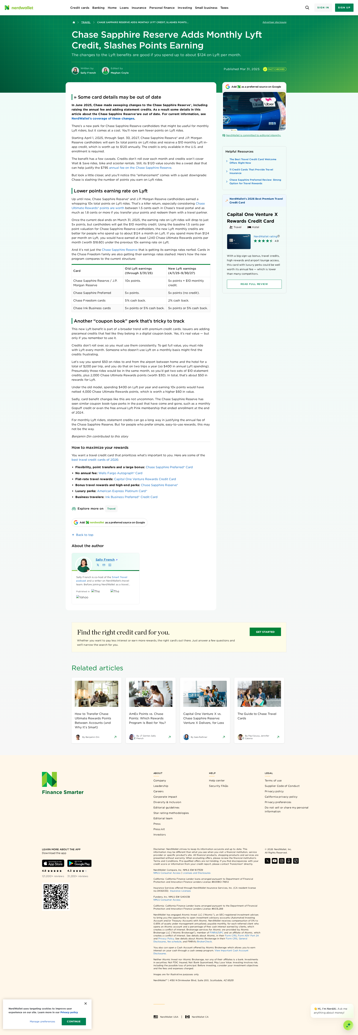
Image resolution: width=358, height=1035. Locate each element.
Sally (105, 559)
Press (157, 823)
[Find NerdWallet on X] (267, 861)
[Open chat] (348, 1025)
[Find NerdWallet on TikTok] (296, 861)
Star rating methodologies (171, 812)
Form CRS (231, 935)
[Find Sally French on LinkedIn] (110, 565)
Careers (158, 791)
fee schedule (174, 941)
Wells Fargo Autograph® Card (120, 473)
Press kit (159, 829)
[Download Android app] (79, 863)
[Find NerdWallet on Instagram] (282, 861)
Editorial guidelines (166, 807)
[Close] (353, 1004)
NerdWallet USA (169, 1016)
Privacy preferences (278, 802)
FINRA (213, 932)
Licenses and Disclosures (197, 872)
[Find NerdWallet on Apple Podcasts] (289, 861)
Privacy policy (274, 791)
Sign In (323, 7)
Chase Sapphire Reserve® (159, 485)
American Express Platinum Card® (122, 491)
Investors (159, 834)
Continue (74, 1021)
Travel (85, 22)
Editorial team (162, 818)
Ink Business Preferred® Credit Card (131, 497)
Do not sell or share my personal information (287, 809)
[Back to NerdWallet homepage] (74, 22)
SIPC (220, 932)
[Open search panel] (307, 8)
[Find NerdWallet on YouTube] (274, 861)
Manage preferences (42, 1021)
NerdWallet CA (200, 1016)
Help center (217, 780)
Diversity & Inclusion (167, 802)
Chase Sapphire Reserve (120, 250)
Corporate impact (165, 796)
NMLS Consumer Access (167, 872)
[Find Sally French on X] (98, 565)
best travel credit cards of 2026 (95, 459)
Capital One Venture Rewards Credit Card (145, 479)
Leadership (160, 785)
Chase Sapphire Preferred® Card (169, 467)
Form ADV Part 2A (248, 935)
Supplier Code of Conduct (282, 785)
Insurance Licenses (180, 890)
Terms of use (273, 780)
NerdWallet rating (265, 236)
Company (159, 780)
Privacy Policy (166, 938)
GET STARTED (265, 631)
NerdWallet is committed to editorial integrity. (253, 135)
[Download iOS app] (53, 863)
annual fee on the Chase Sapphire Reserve (140, 167)
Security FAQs (218, 785)
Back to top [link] (84, 535)
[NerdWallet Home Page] (18, 7)
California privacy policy (281, 796)
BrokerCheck (204, 941)
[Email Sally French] (104, 565)
